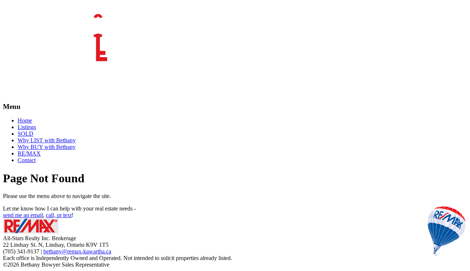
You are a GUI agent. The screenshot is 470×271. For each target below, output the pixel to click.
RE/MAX (29, 153)
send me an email (23, 215)
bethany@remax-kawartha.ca (77, 251)
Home (25, 120)
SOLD (25, 134)
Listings (27, 127)
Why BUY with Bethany (47, 147)
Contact (27, 160)
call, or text (59, 215)
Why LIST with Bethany (47, 140)
